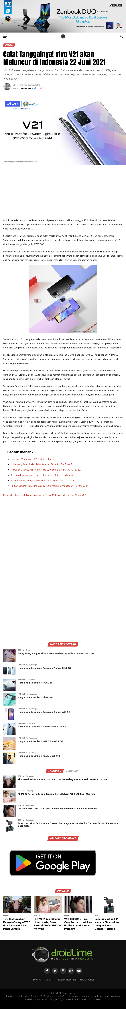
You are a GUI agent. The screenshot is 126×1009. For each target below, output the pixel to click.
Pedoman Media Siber (66, 979)
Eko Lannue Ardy (24, 88)
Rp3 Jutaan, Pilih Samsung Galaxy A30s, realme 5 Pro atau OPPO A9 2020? (49, 486)
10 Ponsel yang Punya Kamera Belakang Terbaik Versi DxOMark (43, 481)
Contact (49, 979)
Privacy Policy (87, 979)
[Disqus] (63, 545)
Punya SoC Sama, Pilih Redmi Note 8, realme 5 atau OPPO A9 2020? (46, 470)
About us (36, 979)
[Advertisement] (63, 192)
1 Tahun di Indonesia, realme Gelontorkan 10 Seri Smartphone (42, 475)
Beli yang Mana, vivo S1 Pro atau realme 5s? (33, 459)
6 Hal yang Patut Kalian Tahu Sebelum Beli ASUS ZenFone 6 (41, 465)
